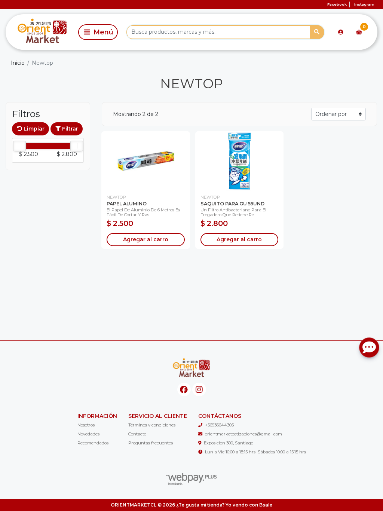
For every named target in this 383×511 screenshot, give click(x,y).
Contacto (137, 434)
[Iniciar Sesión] (341, 32)
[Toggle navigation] (98, 32)
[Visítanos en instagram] (199, 390)
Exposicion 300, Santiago (228, 443)
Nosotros (86, 425)
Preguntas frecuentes (150, 443)
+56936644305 (219, 425)
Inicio (18, 62)
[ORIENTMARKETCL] (40, 32)
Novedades (88, 434)
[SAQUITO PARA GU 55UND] (239, 160)
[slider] (19, 146)
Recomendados (92, 443)
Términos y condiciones (151, 425)
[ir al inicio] (191, 368)
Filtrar (69, 128)
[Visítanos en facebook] (184, 390)
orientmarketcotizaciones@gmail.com (243, 434)
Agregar (145, 239)
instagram (364, 4)
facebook (337, 4)
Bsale (265, 505)
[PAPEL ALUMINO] (145, 160)
